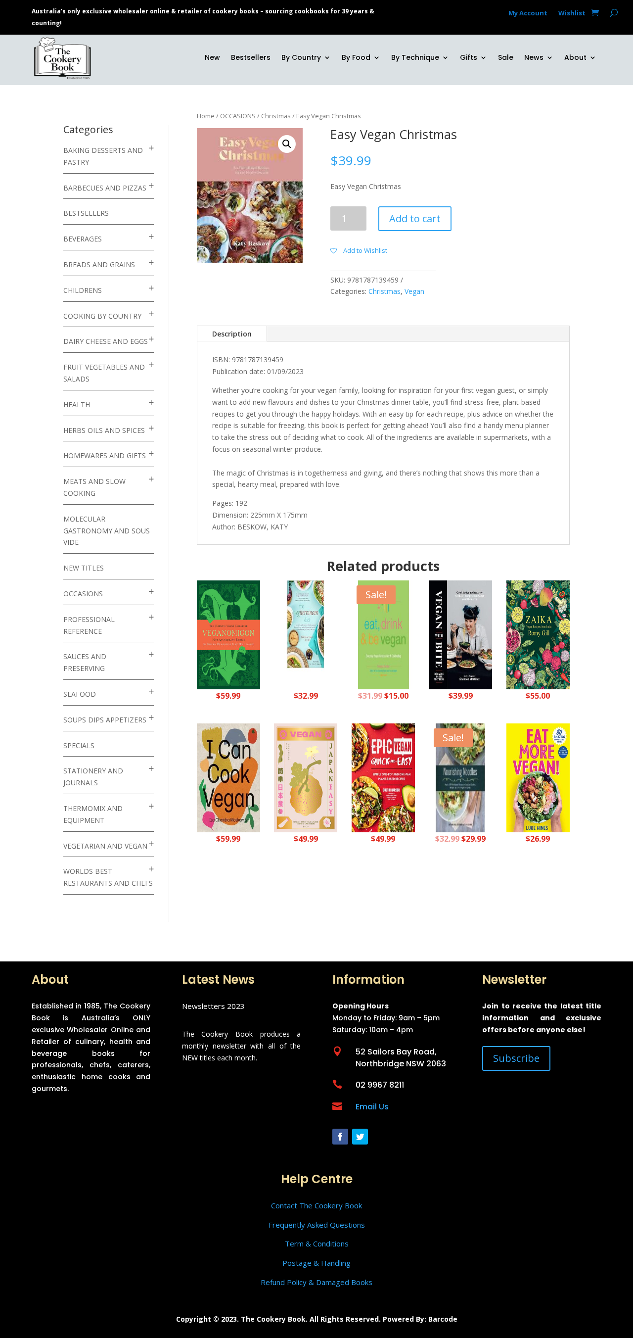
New (212, 58)
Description (232, 333)
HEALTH (76, 404)
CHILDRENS (82, 290)
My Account (527, 13)
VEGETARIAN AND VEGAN (105, 846)
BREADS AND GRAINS (99, 264)
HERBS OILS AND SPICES (104, 430)
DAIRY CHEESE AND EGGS (105, 341)
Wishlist (572, 13)
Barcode (442, 1319)
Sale (505, 58)
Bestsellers (251, 58)
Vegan (414, 291)
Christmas (276, 115)
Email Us (372, 1106)
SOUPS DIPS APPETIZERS (104, 719)
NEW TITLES (83, 568)
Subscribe (516, 1058)
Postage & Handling (316, 1263)
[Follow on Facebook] (340, 1137)
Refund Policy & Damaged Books (316, 1282)
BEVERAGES (82, 238)
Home (206, 115)
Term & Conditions (317, 1243)
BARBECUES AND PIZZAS (104, 187)
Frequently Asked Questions (317, 1225)
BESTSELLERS (86, 213)
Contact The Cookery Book (316, 1205)
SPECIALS (78, 745)
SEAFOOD (79, 694)
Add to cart (415, 218)
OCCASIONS (83, 593)
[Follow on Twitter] (360, 1137)
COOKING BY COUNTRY (102, 316)
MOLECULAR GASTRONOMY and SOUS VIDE (106, 530)
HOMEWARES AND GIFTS (104, 455)
